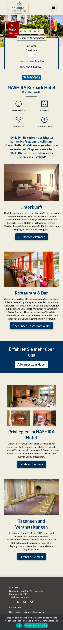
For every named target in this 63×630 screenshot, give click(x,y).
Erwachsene (31, 50)
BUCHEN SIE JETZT (31, 66)
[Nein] (59, 621)
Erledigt (39, 61)
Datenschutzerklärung (36, 625)
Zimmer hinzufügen (25, 61)
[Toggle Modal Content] (53, 7)
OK (19, 625)
